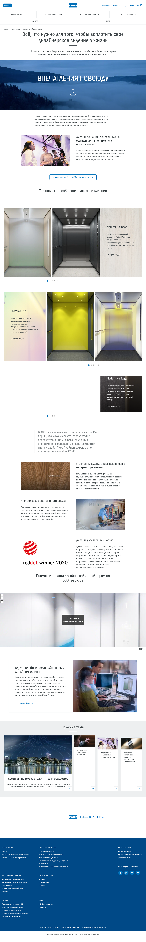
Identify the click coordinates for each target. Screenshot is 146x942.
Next (141, 649)
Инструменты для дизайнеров (12, 888)
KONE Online (7, 5)
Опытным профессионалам (11, 910)
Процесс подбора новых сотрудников (15, 913)
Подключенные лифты (46, 851)
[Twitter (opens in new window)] (132, 873)
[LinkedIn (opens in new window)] (126, 873)
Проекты (42, 885)
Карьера (5, 900)
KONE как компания (46, 904)
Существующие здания (47, 848)
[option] (27, 242)
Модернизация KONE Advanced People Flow (53, 866)
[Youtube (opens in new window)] (138, 873)
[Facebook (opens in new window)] (120, 873)
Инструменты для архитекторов (13, 879)
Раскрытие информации (70, 927)
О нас (41, 900)
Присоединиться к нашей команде (130, 855)
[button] (47, 281)
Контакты (115, 5)
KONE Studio (105, 5)
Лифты (25, 29)
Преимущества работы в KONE (12, 904)
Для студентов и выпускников (12, 907)
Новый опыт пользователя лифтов (51, 855)
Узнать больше (25, 703)
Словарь (5, 891)
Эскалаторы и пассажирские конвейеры (16, 855)
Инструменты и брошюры (11, 875)
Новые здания (16, 29)
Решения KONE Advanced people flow (14, 858)
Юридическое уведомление (49, 927)
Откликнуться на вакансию (11, 916)
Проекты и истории (46, 875)
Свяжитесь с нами (124, 851)
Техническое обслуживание (48, 858)
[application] (45, 476)
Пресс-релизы (44, 882)
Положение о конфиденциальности (94, 927)
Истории (42, 879)
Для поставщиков (124, 858)
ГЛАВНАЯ (6, 29)
